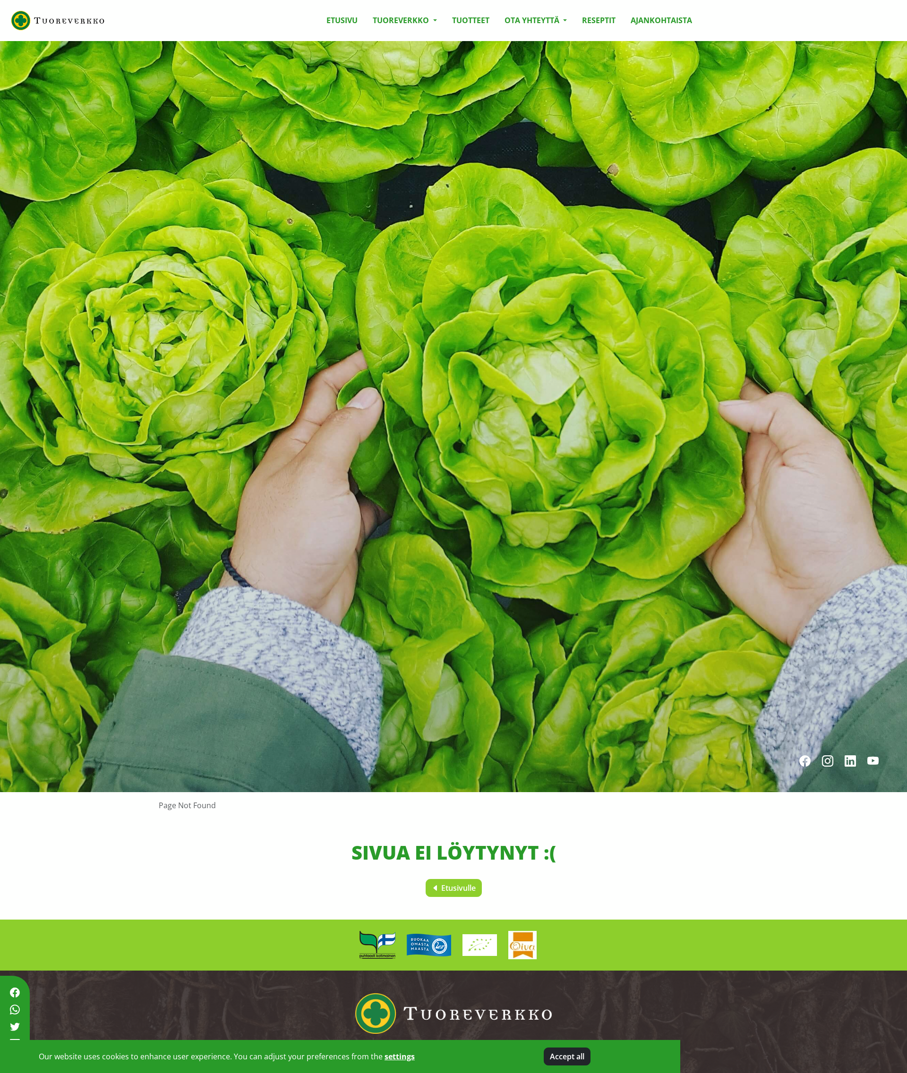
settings (400, 1056)
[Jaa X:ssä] (15, 1027)
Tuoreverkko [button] (402, 20)
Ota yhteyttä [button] (533, 20)
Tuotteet (470, 20)
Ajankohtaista (661, 20)
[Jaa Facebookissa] (15, 992)
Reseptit (599, 20)
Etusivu (342, 20)
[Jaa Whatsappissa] (15, 1010)
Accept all (567, 1056)
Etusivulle (457, 888)
